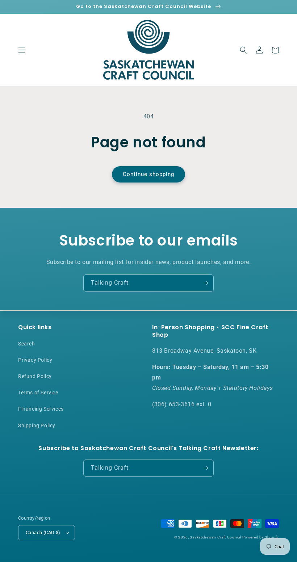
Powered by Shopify (260, 537)
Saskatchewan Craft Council (215, 537)
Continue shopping (148, 174)
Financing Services (41, 409)
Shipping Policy (36, 425)
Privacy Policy (35, 360)
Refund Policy (35, 376)
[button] (22, 50)
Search (26, 344)
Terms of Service (38, 392)
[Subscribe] (205, 283)
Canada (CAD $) (43, 532)
